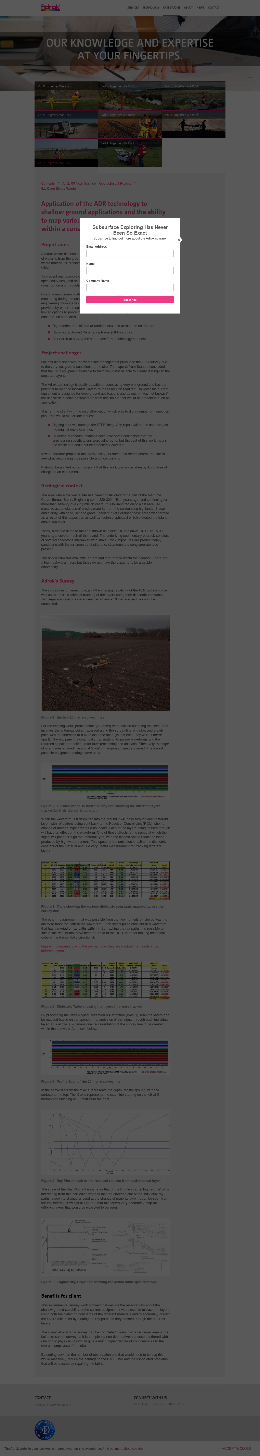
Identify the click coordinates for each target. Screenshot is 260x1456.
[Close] (179, 240)
